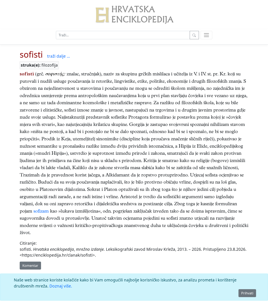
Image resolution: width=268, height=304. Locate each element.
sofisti (31, 54)
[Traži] (194, 35)
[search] (206, 35)
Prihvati (247, 293)
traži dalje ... (58, 56)
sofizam (41, 211)
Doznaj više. (60, 286)
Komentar (30, 265)
